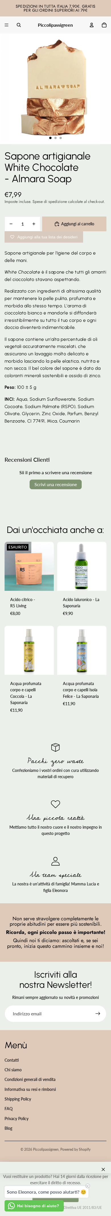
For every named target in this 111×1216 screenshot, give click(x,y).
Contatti (12, 1060)
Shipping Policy (18, 1099)
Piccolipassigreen (46, 1149)
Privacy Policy (16, 1118)
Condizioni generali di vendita (30, 1079)
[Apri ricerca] (19, 25)
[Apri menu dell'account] (91, 25)
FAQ (9, 1108)
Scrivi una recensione (55, 484)
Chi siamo (13, 1069)
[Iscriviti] (98, 1014)
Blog (8, 1128)
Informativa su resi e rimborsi (30, 1089)
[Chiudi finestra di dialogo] (103, 1169)
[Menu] (6, 24)
